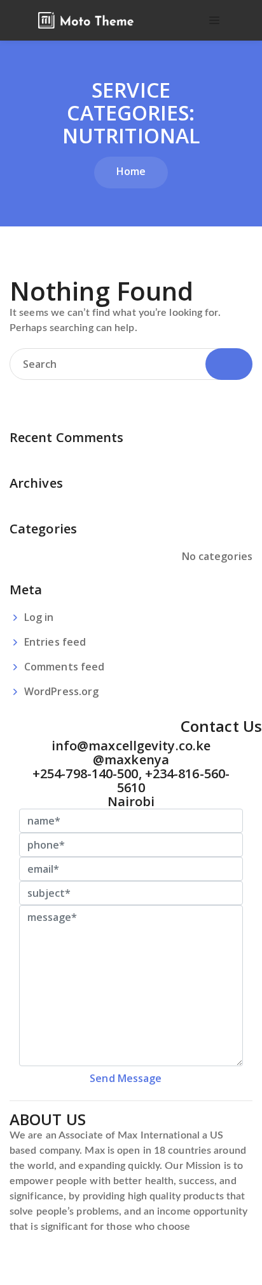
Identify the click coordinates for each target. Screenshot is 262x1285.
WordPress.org (61, 691)
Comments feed (64, 667)
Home (131, 172)
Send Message (126, 1078)
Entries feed (55, 642)
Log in (39, 617)
